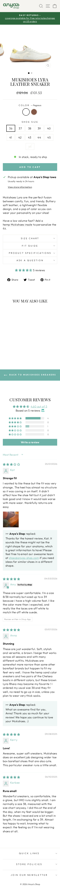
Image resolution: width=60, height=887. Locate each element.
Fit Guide (30, 245)
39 (39, 128)
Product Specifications (30, 253)
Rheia (34, 112)
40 (49, 128)
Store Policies (29, 864)
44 (39, 137)
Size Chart (30, 238)
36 (10, 128)
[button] (24, 270)
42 (20, 137)
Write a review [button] (30, 442)
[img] (11, 464)
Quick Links (29, 853)
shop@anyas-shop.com (24, 558)
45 (49, 137)
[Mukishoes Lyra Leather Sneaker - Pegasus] (11, 349)
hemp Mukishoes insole (17, 224)
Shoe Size (30, 122)
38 (29, 128)
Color (30, 105)
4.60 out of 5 (39, 406)
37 (20, 128)
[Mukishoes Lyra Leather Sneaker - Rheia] (15, 349)
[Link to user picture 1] (11, 519)
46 (30, 146)
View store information (20, 187)
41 (10, 137)
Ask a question (30, 260)
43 (29, 137)
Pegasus (26, 112)
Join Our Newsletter (29, 875)
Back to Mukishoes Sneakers (32, 374)
